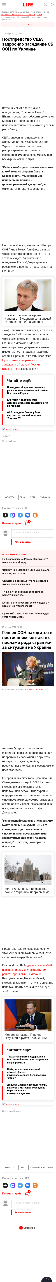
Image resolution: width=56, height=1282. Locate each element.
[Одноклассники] (35, 515)
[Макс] (13, 515)
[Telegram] (20, 515)
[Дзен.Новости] (5, 515)
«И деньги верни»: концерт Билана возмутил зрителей (22, 593)
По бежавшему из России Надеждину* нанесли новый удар (25, 560)
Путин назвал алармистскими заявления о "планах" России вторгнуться (21, 364)
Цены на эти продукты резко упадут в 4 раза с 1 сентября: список (25, 604)
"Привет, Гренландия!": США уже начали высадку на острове (25, 571)
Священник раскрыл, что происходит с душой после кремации (25, 582)
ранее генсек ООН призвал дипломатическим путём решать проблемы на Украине (27, 969)
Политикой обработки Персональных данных (21, 14)
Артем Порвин (11, 441)
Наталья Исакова (13, 1111)
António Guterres (35, 689)
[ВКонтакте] (28, 515)
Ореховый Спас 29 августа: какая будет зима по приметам (25, 615)
